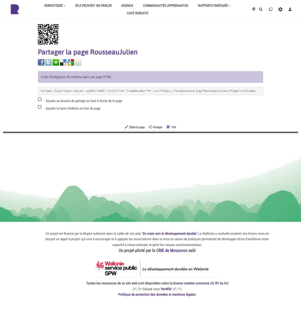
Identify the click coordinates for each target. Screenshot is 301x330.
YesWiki (166, 289)
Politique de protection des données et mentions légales (157, 294)
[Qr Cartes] (270, 9)
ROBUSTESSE (53, 5)
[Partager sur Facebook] (41, 62)
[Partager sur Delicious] (63, 62)
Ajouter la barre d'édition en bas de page (73, 108)
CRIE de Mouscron (171, 250)
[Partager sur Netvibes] (56, 62)
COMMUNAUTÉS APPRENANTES (165, 5)
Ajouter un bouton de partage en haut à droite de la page (83, 101)
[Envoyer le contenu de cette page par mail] (78, 62)
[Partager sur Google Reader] (70, 62)
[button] (290, 9)
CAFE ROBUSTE (137, 13)
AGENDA (127, 5)
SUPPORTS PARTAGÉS (213, 5)
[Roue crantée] (280, 9)
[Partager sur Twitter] (48, 62)
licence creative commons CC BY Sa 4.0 (200, 283)
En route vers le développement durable (170, 233)
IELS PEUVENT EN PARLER (93, 5)
